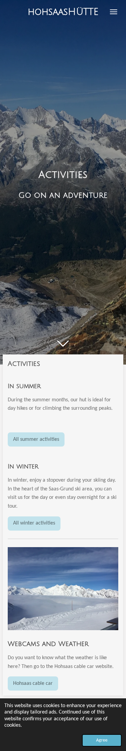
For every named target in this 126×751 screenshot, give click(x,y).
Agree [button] (102, 740)
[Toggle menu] (113, 12)
